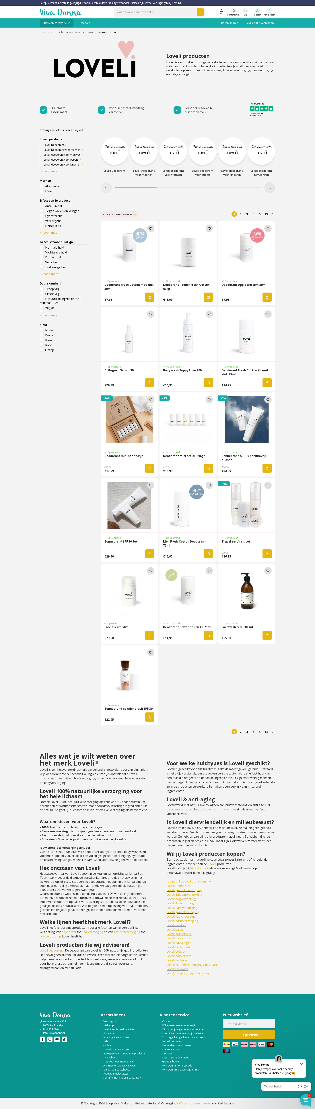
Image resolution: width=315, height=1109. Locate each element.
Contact (167, 1021)
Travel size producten (116, 1049)
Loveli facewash (177, 969)
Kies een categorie (55, 23)
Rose (48, 340)
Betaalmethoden (172, 1041)
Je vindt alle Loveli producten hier (189, 881)
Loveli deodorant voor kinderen (62, 164)
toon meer (51, 171)
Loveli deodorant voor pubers (61, 159)
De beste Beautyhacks (116, 1069)
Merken (85, 23)
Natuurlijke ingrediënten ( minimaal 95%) (60, 301)
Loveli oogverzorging (181, 899)
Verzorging (109, 1021)
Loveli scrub (175, 930)
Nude (49, 330)
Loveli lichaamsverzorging (184, 895)
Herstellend (53, 226)
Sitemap (167, 1053)
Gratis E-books (171, 1061)
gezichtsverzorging (127, 932)
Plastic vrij (52, 294)
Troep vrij (52, 289)
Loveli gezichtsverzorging (184, 890)
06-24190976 (51, 1029)
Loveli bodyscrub (178, 947)
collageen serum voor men (217, 809)
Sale (105, 1041)
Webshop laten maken (194, 1103)
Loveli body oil (176, 952)
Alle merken (53, 186)
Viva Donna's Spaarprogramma (180, 1069)
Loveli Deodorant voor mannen (62, 149)
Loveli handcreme (179, 938)
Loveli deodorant (51, 950)
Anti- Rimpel (53, 206)
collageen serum (178, 809)
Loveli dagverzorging (181, 916)
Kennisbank (110, 1057)
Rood (48, 345)
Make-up (108, 1025)
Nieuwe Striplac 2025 (115, 1073)
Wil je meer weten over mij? (178, 1025)
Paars (49, 335)
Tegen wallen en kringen (62, 211)
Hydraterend (54, 216)
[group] (114, 157)
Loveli (49, 191)
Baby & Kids (110, 1033)
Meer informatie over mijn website (182, 1033)
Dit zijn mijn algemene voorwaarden (183, 1029)
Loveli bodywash (178, 960)
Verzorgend (53, 221)
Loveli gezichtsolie (179, 934)
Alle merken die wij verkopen (120, 1065)
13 (266, 214)
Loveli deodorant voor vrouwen (62, 154)
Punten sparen (229, 23)
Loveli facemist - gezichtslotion (188, 973)
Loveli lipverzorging (180, 903)
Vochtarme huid (56, 252)
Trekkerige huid (56, 267)
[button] (106, 187)
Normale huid (54, 247)
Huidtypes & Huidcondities (118, 1029)
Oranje (50, 350)
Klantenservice (170, 1049)
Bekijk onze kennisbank (260, 23)
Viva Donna (198, 868)
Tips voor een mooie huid (118, 1061)
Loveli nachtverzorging (182, 921)
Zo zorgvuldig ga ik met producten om (184, 1037)
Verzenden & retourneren (177, 1045)
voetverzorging (50, 936)
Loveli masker (176, 925)
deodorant (69, 932)
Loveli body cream (179, 956)
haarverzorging (92, 932)
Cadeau (107, 1045)
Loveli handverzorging (182, 908)
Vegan (49, 308)
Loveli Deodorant (54, 145)
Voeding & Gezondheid (116, 1037)
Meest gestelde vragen (175, 1057)
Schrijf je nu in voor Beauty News (123, 1077)
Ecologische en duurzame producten (124, 1053)
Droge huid (53, 257)
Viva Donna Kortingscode (177, 1065)
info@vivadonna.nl (54, 1033)
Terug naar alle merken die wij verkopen (64, 130)
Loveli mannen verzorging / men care (192, 965)
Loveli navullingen (179, 943)
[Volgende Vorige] (272, 214)
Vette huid (52, 262)
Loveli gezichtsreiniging (183, 912)
